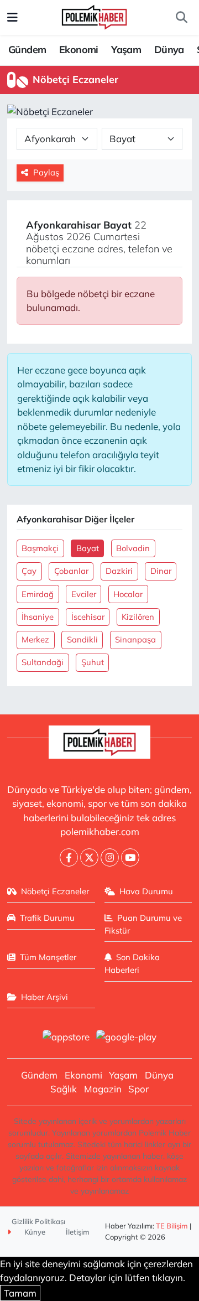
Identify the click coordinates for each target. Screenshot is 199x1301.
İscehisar (87, 616)
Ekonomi (78, 49)
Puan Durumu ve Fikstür (143, 924)
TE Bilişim (172, 1225)
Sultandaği (43, 662)
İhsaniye (38, 616)
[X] (89, 857)
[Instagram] (110, 857)
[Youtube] (130, 857)
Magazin (103, 1089)
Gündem (27, 49)
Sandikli (82, 639)
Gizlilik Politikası (38, 1221)
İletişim (78, 1231)
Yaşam (126, 49)
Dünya (169, 49)
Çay (29, 571)
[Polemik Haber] (94, 16)
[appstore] (66, 1038)
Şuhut (92, 662)
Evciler (83, 594)
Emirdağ (38, 594)
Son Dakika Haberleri (132, 963)
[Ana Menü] (12, 17)
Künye (34, 1231)
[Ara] (181, 18)
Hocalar (128, 594)
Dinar (160, 571)
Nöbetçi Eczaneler (55, 891)
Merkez (35, 639)
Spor (138, 1089)
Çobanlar (71, 571)
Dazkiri (119, 571)
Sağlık (63, 1089)
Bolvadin (133, 548)
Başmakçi (40, 548)
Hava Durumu (146, 891)
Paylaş (46, 172)
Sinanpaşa (135, 639)
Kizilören (138, 616)
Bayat (87, 548)
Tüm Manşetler (48, 957)
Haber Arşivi (44, 997)
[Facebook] (69, 857)
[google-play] (126, 1038)
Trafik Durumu (47, 918)
